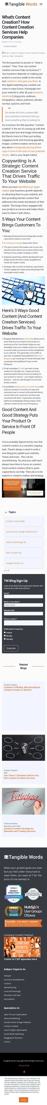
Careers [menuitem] (7, 1041)
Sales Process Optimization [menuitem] (15, 1014)
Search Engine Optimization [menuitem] (15, 1030)
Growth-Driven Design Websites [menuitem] (17, 1022)
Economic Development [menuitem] (14, 979)
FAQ (5, 773)
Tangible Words (14, 563)
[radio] (23, 632)
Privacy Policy (24, 1065)
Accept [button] (23, 1100)
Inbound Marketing (16, 542)
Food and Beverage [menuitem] (12, 991)
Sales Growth (13, 552)
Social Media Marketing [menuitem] (14, 1034)
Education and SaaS (12, 826)
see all (6, 570)
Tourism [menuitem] (7, 983)
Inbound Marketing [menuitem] (12, 1018)
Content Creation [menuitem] (11, 1026)
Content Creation (10, 46)
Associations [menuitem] (9, 999)
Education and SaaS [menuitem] (12, 995)
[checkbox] (23, 636)
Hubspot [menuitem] (7, 975)
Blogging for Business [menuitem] (13, 1038)
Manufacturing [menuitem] (10, 987)
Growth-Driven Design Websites (21, 531)
